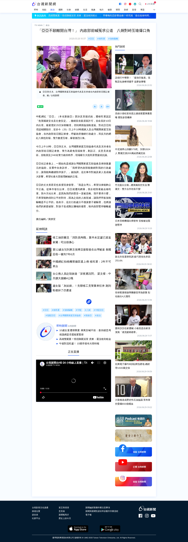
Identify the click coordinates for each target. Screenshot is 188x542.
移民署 (102, 38)
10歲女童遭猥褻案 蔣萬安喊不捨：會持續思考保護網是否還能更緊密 (85, 332)
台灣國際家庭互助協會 (70, 315)
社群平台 (36, 518)
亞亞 (92, 38)
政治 (47, 25)
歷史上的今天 (65, 518)
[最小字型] (95, 106)
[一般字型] (101, 106)
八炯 (88, 310)
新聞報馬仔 (64, 515)
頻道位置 (36, 511)
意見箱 (62, 511)
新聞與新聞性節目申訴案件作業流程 (101, 511)
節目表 (35, 515)
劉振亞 (89, 315)
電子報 (88, 515)
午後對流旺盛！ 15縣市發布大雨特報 (79, 343)
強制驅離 (114, 38)
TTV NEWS (39, 25)
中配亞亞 (99, 310)
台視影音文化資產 (40, 507)
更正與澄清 (64, 507)
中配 (79, 310)
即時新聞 (62, 325)
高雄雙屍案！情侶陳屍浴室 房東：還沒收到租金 (85, 339)
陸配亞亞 (51, 315)
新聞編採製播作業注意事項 (97, 507)
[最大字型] (107, 106)
